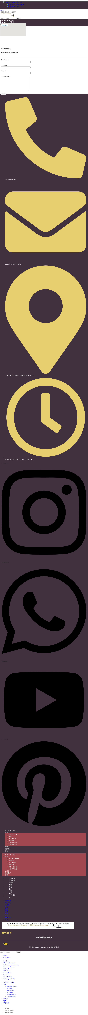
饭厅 (10, 897)
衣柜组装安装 (13, 843)
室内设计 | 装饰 (10, 830)
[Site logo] (8, 16)
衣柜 (10, 893)
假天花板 (12, 881)
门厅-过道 (12, 895)
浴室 (10, 891)
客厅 (10, 889)
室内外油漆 (12, 838)
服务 (6, 832)
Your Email (4, 65)
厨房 (10, 887)
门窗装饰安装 (13, 845)
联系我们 (8, 849)
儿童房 (11, 883)
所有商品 (12, 879)
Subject (3, 71)
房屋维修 (11, 841)
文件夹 (7, 847)
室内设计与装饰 (14, 834)
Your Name (5, 60)
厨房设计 (11, 836)
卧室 (10, 885)
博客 (6, 851)
